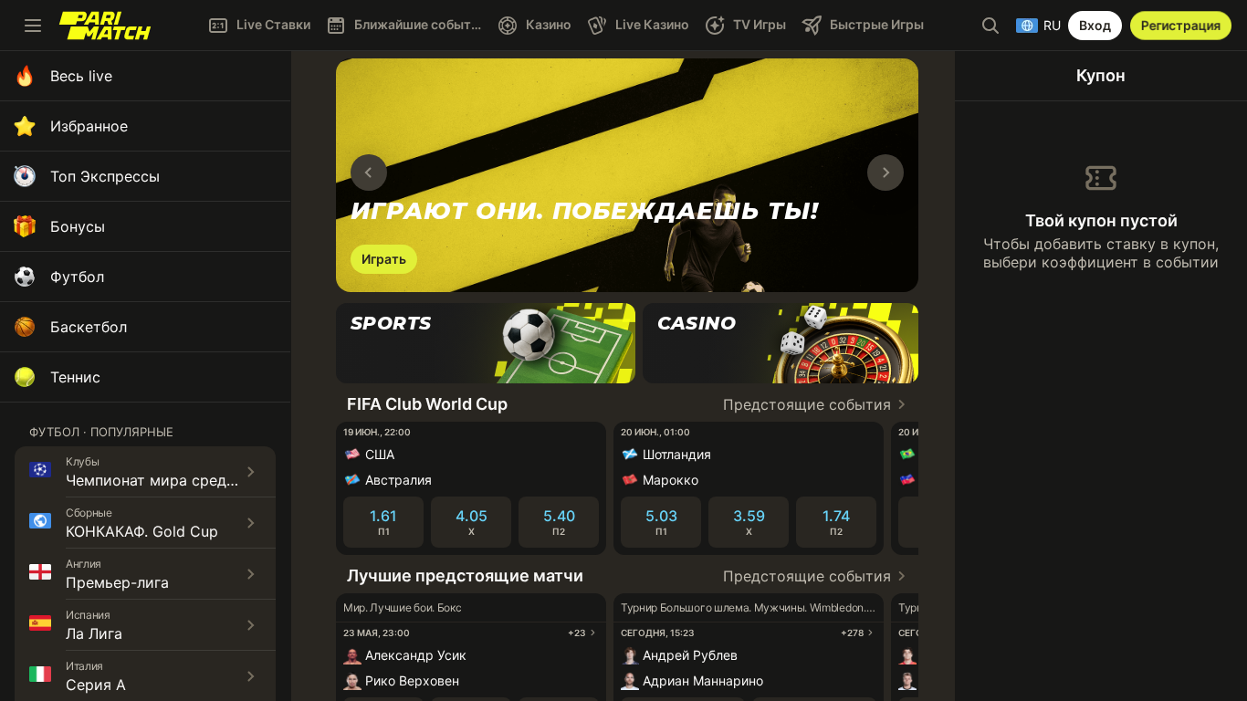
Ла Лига (94, 633)
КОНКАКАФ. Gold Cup (142, 531)
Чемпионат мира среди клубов (178, 480)
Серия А (96, 684)
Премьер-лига (117, 582)
